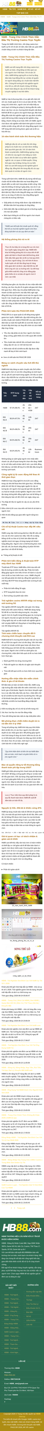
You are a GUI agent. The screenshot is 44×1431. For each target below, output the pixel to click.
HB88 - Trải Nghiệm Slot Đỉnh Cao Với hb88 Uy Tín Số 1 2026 (12, 1295)
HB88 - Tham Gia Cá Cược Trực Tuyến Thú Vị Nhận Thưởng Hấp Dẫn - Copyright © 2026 (12, 1344)
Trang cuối (21, 1208)
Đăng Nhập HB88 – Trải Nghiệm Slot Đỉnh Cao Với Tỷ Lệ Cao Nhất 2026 (12, 1324)
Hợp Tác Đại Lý (32, 1304)
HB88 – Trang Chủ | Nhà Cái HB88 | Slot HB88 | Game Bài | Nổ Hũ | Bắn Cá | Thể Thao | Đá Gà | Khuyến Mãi (20, 1003)
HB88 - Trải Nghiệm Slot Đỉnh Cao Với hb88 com (21, 1025)
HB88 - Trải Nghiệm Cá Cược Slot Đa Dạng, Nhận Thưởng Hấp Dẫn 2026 (12, 1340)
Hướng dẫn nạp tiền (34, 1292)
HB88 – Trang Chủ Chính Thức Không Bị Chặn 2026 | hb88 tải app (12, 1319)
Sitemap (22, 1416)
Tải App (29, 1300)
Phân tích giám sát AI (11, 869)
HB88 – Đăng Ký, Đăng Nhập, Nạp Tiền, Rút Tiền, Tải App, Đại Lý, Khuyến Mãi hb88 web (12, 1311)
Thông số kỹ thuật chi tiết (12, 555)
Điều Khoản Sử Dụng (34, 1308)
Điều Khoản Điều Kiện (34, 1296)
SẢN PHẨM (30, 1320)
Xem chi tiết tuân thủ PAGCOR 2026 (17, 357)
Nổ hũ (28, 1316)
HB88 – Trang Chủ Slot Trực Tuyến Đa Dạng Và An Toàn (12, 1336)
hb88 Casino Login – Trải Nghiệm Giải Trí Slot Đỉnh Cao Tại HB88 (12, 1332)
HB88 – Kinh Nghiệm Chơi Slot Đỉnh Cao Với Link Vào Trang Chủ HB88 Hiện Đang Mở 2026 (12, 1352)
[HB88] (12, 4)
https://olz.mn (9, 1375)
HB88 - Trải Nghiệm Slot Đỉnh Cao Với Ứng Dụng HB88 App (12, 1348)
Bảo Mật (29, 1312)
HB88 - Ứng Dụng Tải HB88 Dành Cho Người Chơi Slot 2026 (12, 1315)
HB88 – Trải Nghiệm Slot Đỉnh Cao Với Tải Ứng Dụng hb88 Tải (12, 1307)
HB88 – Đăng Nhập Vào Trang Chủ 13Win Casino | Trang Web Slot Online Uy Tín (12, 1328)
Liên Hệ (29, 1325)
